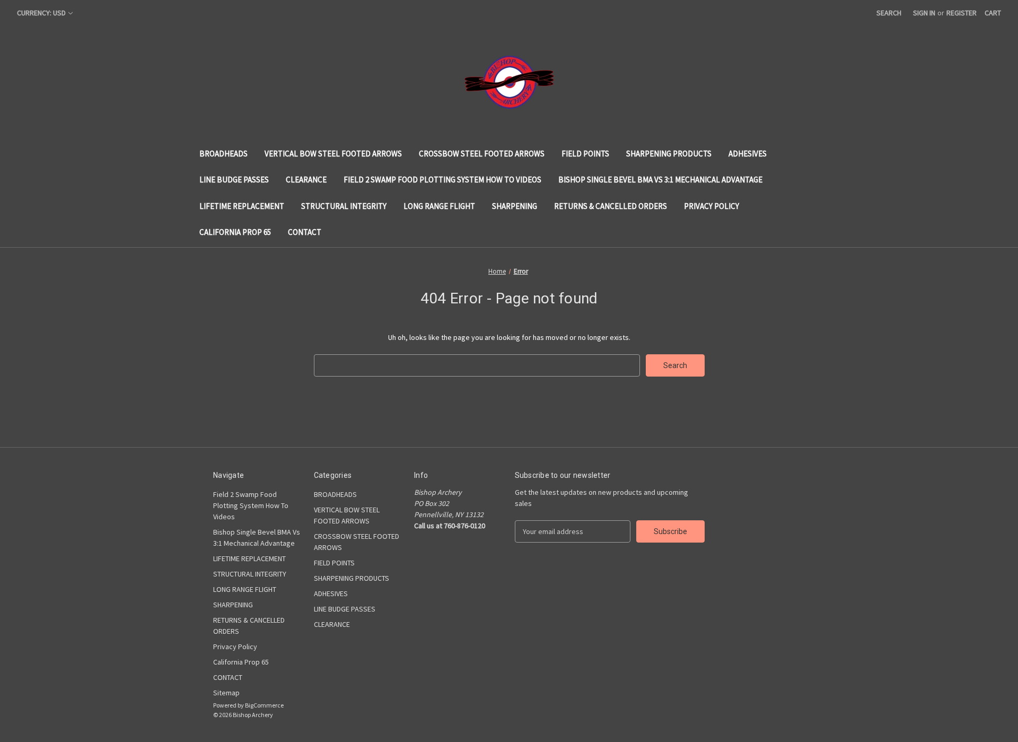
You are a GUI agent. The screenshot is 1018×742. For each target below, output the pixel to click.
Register (961, 13)
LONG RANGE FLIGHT (439, 206)
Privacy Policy (711, 206)
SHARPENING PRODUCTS (669, 154)
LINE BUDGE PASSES (234, 179)
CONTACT (304, 232)
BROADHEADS (223, 154)
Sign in (924, 13)
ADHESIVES (748, 154)
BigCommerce (264, 705)
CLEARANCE (306, 179)
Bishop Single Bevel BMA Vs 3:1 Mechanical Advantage (660, 179)
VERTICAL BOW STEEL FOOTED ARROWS (333, 154)
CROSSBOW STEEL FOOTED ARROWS (482, 154)
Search (888, 13)
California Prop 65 (235, 232)
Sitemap (226, 692)
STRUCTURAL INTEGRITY (344, 206)
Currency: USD (41, 13)
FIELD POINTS (585, 154)
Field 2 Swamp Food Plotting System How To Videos (442, 179)
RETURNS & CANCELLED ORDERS (610, 206)
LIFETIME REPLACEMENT (241, 206)
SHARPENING (514, 206)
